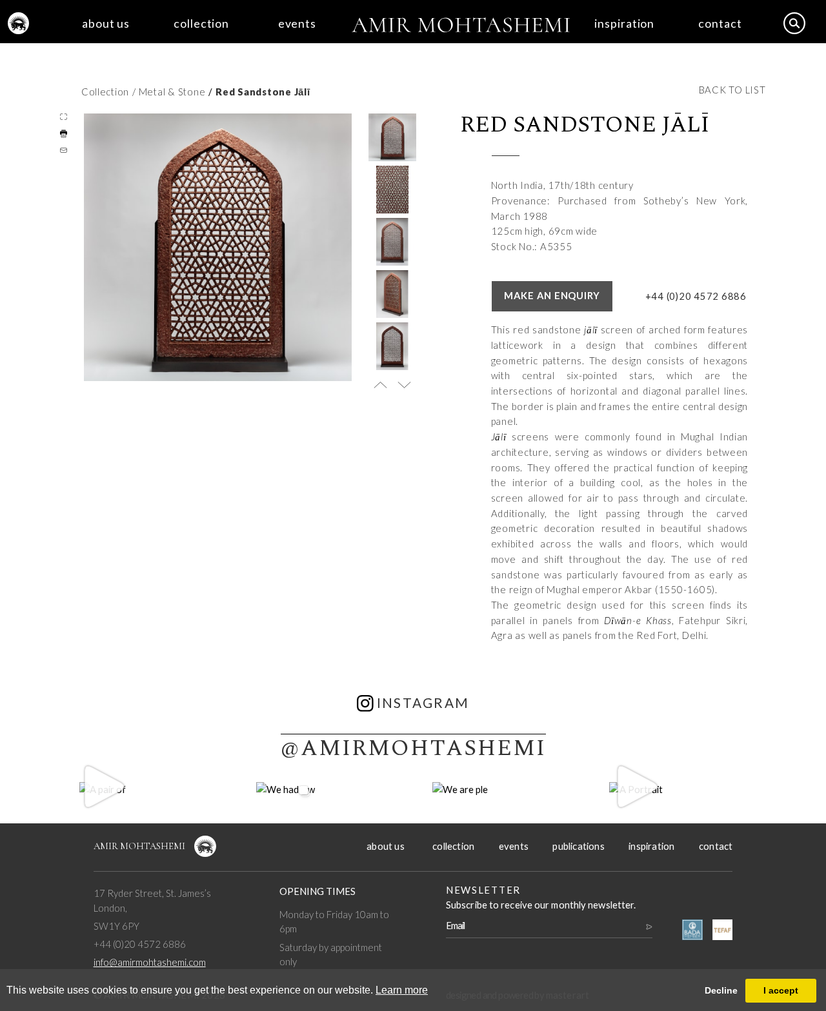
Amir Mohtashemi (139, 846)
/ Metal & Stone (168, 91)
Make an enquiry (552, 295)
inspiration (624, 23)
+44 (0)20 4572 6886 (696, 296)
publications (578, 846)
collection (201, 23)
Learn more (402, 990)
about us (106, 23)
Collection (105, 91)
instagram (423, 703)
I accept (780, 990)
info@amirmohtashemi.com (150, 962)
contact (719, 23)
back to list (732, 89)
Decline (721, 990)
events (297, 23)
